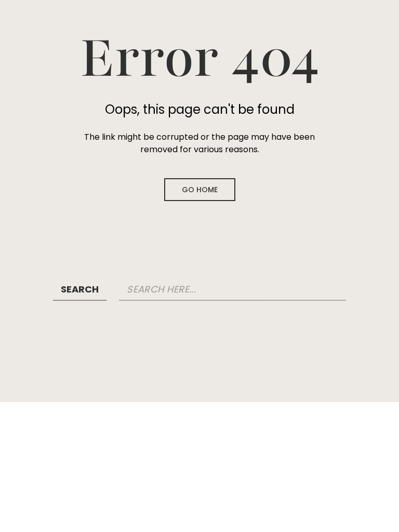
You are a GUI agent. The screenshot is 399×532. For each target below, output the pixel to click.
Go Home (200, 189)
